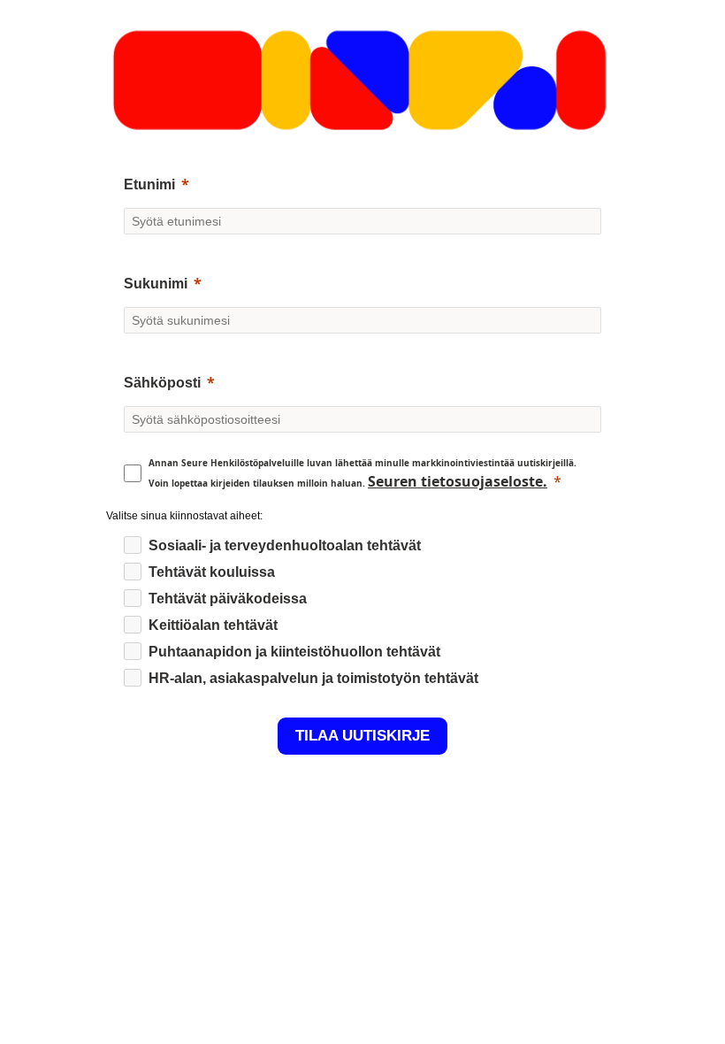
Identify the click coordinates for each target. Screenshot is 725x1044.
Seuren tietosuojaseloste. (457, 481)
